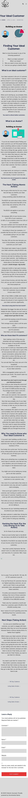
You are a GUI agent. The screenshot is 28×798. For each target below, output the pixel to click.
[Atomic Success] (5, 4)
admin (3, 20)
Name (4, 739)
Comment (5, 725)
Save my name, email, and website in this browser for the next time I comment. (14, 766)
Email (4, 747)
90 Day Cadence (15, 681)
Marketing (20, 20)
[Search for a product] (23, 4)
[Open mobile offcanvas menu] (26, 4)
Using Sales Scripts (13, 686)
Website (4, 755)
